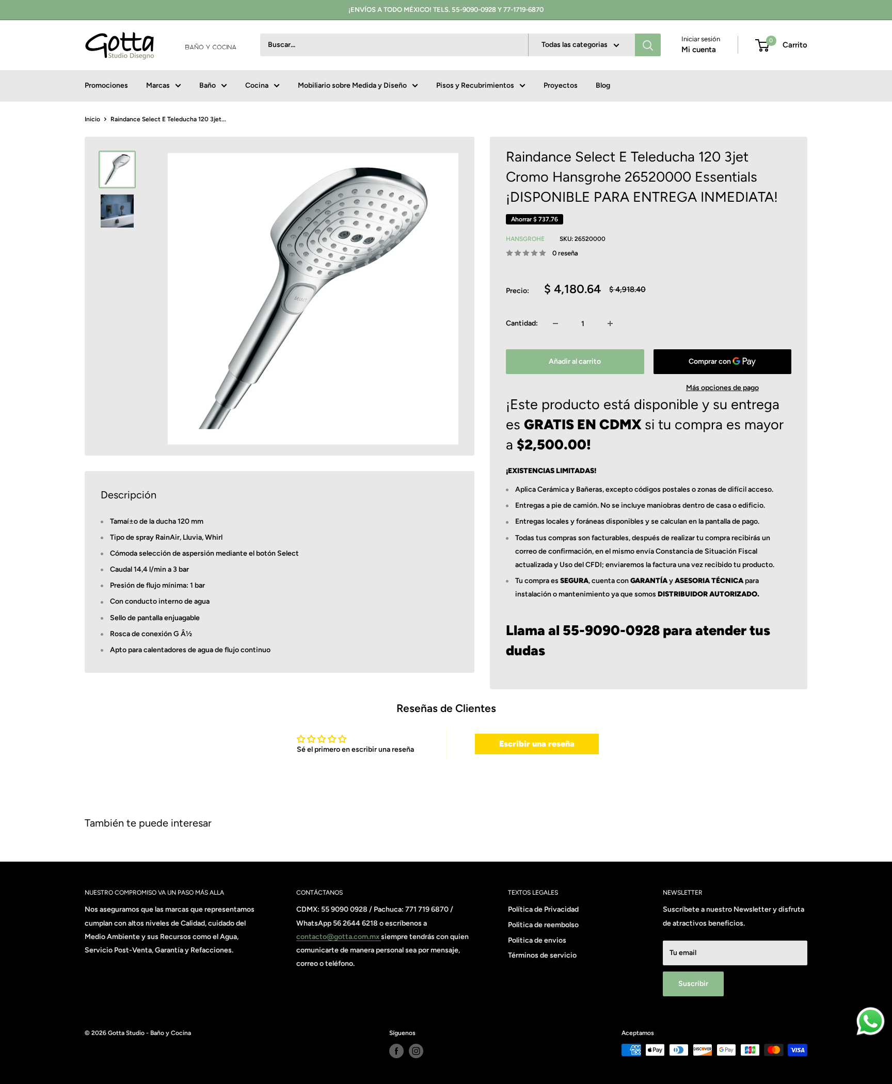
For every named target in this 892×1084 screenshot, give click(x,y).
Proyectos (561, 85)
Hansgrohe (525, 238)
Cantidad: (522, 323)
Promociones (106, 85)
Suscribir (693, 983)
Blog (603, 85)
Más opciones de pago (722, 387)
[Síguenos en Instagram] (416, 1051)
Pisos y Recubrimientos (475, 85)
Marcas (158, 85)
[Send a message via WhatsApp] (870, 1021)
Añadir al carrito (575, 361)
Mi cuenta (698, 50)
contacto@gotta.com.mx (338, 936)
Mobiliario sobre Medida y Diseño (352, 85)
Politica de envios (537, 940)
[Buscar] (648, 45)
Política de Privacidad (543, 909)
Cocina (256, 85)
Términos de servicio (542, 955)
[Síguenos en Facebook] (396, 1051)
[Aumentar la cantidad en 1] (610, 323)
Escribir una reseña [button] (537, 744)
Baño (207, 85)
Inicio (92, 119)
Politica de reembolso (543, 924)
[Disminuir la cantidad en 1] (555, 323)
